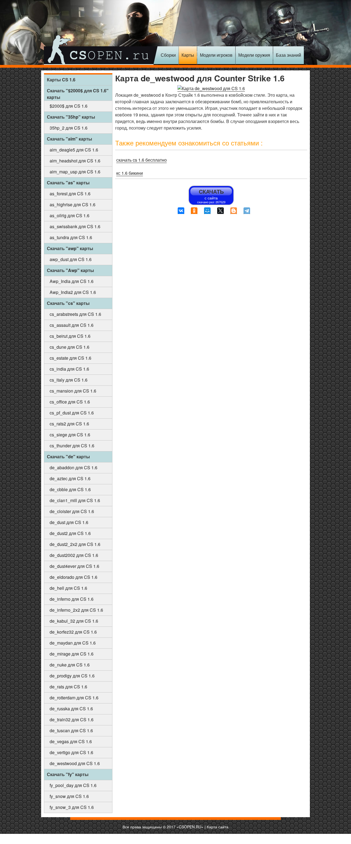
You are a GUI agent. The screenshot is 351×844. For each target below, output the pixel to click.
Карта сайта (217, 826)
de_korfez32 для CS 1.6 (73, 632)
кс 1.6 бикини (129, 173)
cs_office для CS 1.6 (70, 402)
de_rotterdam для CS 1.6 (74, 697)
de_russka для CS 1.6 (71, 708)
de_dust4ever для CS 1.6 (74, 566)
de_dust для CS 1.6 (69, 522)
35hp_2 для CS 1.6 (68, 128)
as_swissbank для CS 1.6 (75, 226)
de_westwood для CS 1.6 (75, 763)
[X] (220, 210)
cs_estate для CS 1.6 (70, 358)
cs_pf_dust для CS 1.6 (72, 413)
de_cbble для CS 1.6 (70, 489)
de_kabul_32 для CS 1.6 (74, 621)
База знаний (288, 55)
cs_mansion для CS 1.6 (73, 391)
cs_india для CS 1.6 (69, 369)
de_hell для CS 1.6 (68, 588)
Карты (188, 55)
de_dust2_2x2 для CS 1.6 (75, 544)
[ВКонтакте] (181, 210)
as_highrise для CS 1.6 (72, 204)
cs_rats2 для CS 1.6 (69, 423)
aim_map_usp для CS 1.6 (75, 171)
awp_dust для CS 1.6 (71, 259)
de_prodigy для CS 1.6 (72, 676)
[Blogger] (233, 210)
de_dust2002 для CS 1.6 (74, 555)
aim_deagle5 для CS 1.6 (74, 150)
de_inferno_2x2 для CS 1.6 (76, 610)
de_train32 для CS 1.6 (72, 719)
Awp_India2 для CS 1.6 (73, 292)
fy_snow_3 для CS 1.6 (72, 807)
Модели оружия (254, 55)
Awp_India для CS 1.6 (72, 281)
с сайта (211, 195)
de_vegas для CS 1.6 (71, 741)
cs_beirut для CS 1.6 (70, 336)
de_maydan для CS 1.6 (73, 643)
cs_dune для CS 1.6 (69, 347)
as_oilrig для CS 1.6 (69, 215)
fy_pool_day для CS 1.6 (73, 785)
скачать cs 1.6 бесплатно (141, 160)
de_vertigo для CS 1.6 (71, 752)
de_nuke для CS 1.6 (70, 665)
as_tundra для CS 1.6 (71, 237)
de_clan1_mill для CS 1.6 (75, 500)
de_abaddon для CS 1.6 (73, 467)
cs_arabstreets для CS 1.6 (75, 314)
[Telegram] (247, 210)
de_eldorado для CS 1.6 (73, 577)
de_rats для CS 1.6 (68, 686)
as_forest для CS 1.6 (70, 193)
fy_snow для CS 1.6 (69, 796)
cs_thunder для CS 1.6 (72, 445)
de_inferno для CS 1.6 (72, 599)
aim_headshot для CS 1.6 (75, 161)
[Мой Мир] (207, 210)
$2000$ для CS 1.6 (68, 106)
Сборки (168, 55)
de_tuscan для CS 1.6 (71, 730)
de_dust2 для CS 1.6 (70, 533)
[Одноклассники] (194, 210)
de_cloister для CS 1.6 (72, 511)
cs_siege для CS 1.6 (70, 434)
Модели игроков (216, 55)
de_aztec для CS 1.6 (70, 478)
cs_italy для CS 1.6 (68, 380)
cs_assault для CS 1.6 (72, 325)
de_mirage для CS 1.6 (72, 654)
